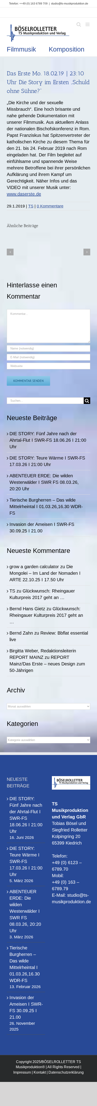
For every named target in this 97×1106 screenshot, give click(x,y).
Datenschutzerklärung (66, 1072)
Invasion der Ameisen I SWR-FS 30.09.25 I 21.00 (26, 1007)
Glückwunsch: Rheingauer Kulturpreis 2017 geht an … (46, 615)
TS (30, 206)
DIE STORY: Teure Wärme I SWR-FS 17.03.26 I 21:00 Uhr (25, 861)
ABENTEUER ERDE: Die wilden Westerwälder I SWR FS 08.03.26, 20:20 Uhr (44, 482)
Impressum (22, 1072)
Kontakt (40, 1072)
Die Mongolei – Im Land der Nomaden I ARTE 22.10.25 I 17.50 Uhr (45, 573)
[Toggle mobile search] (78, 24)
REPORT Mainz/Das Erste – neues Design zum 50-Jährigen (47, 664)
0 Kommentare (50, 206)
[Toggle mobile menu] (87, 24)
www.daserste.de (24, 193)
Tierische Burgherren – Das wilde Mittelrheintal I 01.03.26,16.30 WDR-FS (46, 507)
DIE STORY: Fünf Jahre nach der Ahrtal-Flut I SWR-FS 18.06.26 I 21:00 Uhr (47, 440)
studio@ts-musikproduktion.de (69, 3)
